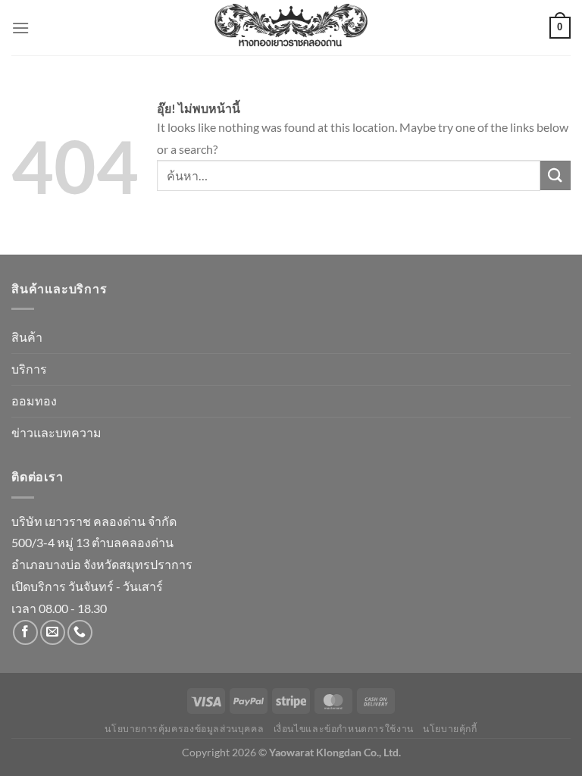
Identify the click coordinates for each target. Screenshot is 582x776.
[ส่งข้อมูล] (555, 175)
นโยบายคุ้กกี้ (450, 728)
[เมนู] (20, 27)
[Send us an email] (52, 632)
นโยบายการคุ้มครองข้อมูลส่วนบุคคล (184, 728)
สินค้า (26, 337)
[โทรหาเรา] (79, 632)
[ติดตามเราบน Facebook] (25, 632)
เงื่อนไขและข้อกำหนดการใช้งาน (344, 728)
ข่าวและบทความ (56, 432)
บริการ (29, 368)
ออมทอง (34, 400)
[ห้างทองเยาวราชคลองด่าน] (291, 27)
